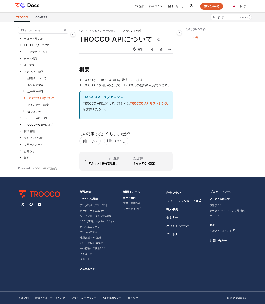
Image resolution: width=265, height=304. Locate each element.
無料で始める (212, 6)
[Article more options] (169, 49)
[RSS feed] (192, 6)
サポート (85, 259)
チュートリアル (33, 38)
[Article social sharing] (152, 49)
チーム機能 (30, 58)
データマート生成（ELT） (94, 210)
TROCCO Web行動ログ (38, 124)
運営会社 (133, 297)
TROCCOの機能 (89, 198)
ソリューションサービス (182, 201)
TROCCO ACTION (35, 118)
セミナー (172, 217)
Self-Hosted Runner (91, 242)
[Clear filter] (65, 30)
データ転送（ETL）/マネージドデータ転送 (98, 205)
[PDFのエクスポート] (161, 49)
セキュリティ (35, 111)
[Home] (27, 5)
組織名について (36, 78)
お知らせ (29, 151)
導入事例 (172, 209)
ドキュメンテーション (102, 30)
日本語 (241, 6)
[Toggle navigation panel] (72, 34)
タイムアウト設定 (38, 104)
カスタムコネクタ (90, 226)
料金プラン (173, 192)
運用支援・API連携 (90, 237)
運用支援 (29, 65)
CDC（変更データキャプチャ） (97, 221)
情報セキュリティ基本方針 (50, 297)
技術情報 (29, 131)
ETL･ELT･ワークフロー (38, 45)
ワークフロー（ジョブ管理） (96, 215)
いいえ (120, 141)
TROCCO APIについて (41, 98)
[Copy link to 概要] (96, 70)
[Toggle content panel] (179, 32)
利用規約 (24, 297)
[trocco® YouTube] (39, 204)
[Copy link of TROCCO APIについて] (158, 39)
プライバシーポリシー (84, 297)
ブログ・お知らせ (220, 198)
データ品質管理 (88, 232)
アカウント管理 (33, 71)
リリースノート (33, 144)
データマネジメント (36, 51)
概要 (195, 37)
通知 (140, 49)
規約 (26, 157)
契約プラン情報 (33, 137)
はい (93, 141)
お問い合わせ (218, 240)
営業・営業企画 (132, 203)
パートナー (173, 234)
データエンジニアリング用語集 (227, 210)
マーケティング (132, 208)
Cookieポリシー (112, 297)
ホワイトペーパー (178, 225)
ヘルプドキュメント (221, 230)
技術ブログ (216, 205)
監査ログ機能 (35, 85)
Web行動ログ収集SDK (92, 248)
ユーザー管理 (35, 91)
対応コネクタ (87, 268)
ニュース (215, 215)
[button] (22, 17)
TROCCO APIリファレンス (149, 103)
